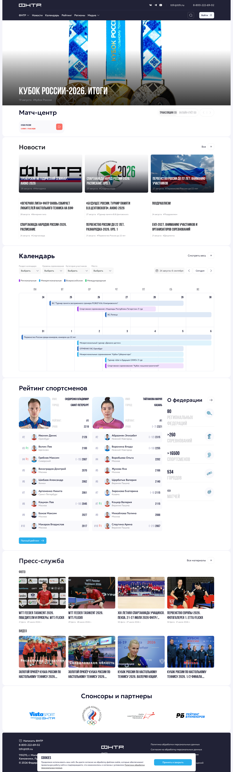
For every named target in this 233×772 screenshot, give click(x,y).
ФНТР (22, 15)
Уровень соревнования (53, 266)
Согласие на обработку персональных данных (176, 749)
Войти (204, 15)
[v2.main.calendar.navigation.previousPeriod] (189, 271)
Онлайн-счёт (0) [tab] (187, 112)
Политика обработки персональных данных (175, 744)
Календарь (52, 15)
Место (94, 266)
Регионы (79, 15)
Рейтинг (67, 15)
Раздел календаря (27, 266)
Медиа (92, 15)
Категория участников (76, 266)
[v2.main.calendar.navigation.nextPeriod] (211, 271)
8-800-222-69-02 (203, 5)
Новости (37, 15)
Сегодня (200, 270)
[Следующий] (210, 112)
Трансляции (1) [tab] (168, 112)
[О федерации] (211, 400)
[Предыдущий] (203, 112)
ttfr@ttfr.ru (177, 5)
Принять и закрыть (173, 762)
